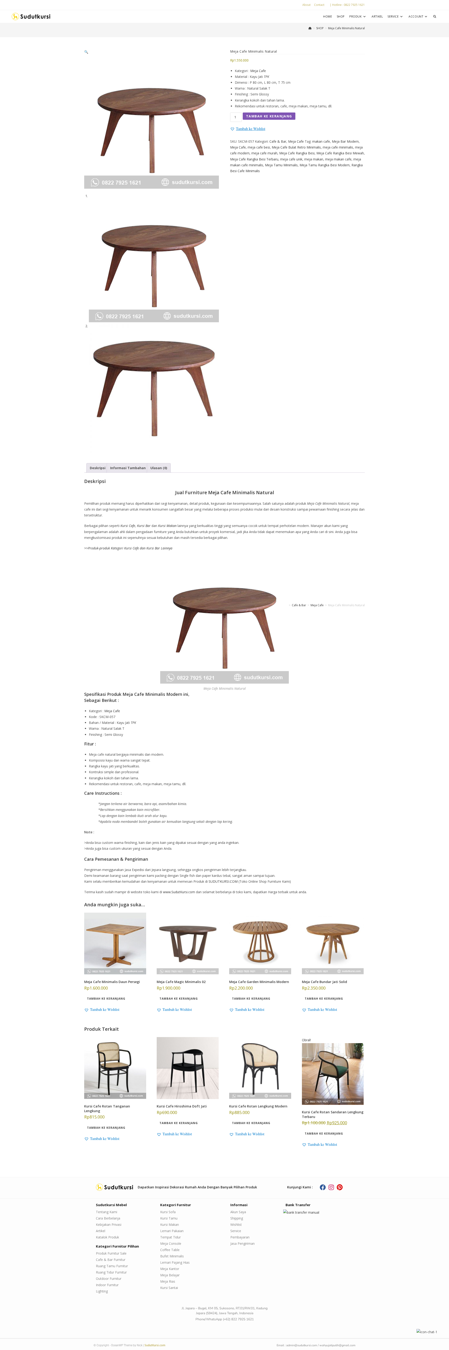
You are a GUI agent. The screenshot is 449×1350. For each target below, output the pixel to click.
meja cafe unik (291, 159)
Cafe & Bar (277, 141)
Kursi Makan (169, 1224)
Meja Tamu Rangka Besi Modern (325, 165)
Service (235, 1231)
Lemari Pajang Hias (175, 1262)
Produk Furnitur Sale (111, 1253)
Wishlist (236, 1224)
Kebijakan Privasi (108, 1224)
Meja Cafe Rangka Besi (297, 153)
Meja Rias (167, 1281)
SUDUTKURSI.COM (223, 881)
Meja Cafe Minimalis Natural (346, 28)
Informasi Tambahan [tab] (128, 468)
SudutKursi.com (155, 1345)
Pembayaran (240, 1237)
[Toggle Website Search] (434, 16)
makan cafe (321, 141)
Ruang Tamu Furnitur (112, 1266)
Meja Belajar (170, 1275)
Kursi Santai (169, 1287)
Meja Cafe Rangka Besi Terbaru (254, 159)
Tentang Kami (106, 1212)
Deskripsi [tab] (97, 468)
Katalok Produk (107, 1237)
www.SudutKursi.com (179, 892)
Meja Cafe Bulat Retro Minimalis (296, 147)
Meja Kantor (169, 1269)
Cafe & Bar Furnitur (110, 1259)
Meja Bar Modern (345, 141)
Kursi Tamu (168, 1218)
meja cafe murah (264, 153)
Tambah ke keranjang (269, 116)
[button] (86, 52)
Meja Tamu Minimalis (281, 165)
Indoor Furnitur (107, 1285)
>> (128, 548)
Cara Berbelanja (108, 1218)
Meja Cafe (258, 71)
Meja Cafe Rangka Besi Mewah (340, 153)
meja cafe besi (259, 147)
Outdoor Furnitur (108, 1278)
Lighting (102, 1291)
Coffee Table (170, 1250)
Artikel (100, 1231)
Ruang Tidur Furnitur (111, 1272)
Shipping (236, 1218)
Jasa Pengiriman (242, 1243)
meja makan (313, 159)
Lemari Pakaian (172, 1231)
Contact (319, 5)
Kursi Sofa (168, 1212)
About (306, 5)
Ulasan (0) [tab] (158, 468)
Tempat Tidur (170, 1237)
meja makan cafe (338, 159)
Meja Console (170, 1243)
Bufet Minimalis (172, 1256)
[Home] (310, 28)
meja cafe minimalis (338, 147)
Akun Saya (238, 1212)
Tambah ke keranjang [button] (106, 999)
